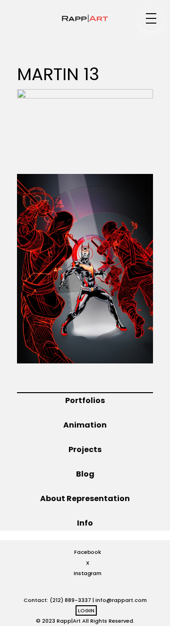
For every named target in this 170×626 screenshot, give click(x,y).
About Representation (85, 498)
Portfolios (85, 400)
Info (85, 523)
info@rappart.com (121, 600)
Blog (85, 474)
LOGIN (86, 610)
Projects (85, 449)
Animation (85, 425)
